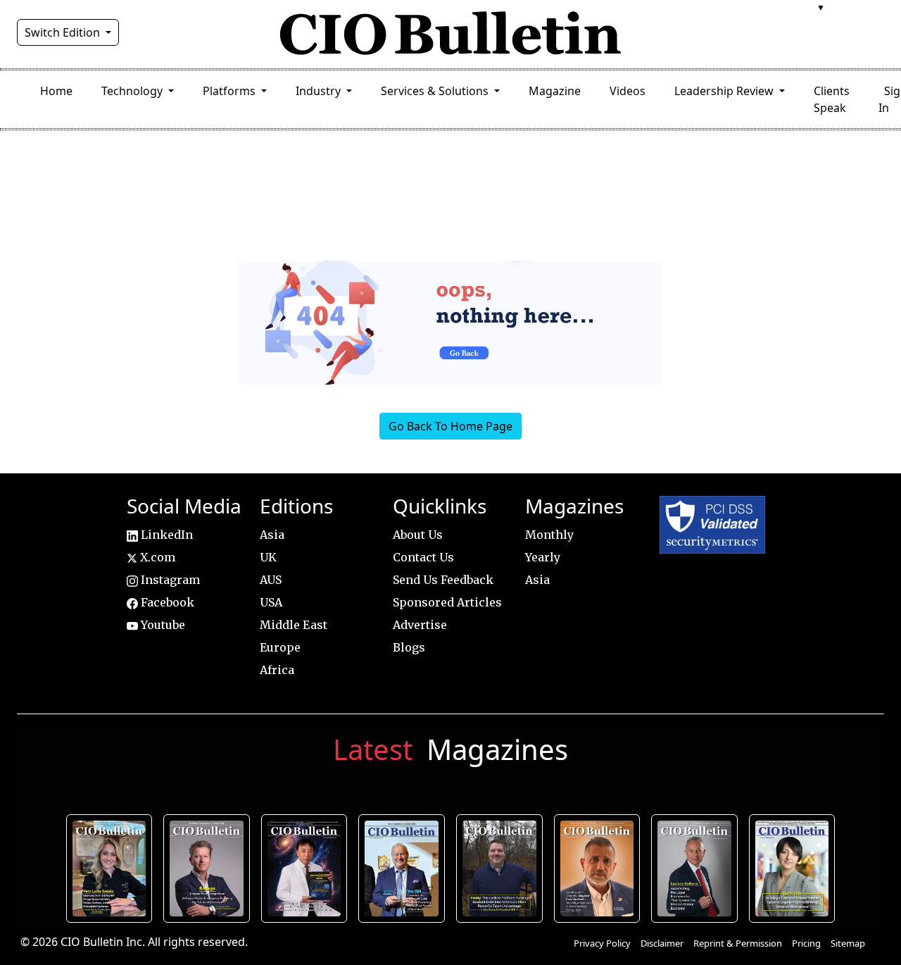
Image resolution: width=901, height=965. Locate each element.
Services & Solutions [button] (436, 91)
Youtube (161, 625)
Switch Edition (64, 32)
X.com (156, 557)
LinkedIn (165, 535)
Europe (280, 647)
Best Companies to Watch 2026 (401, 868)
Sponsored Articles (447, 602)
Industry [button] (320, 91)
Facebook (166, 602)
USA (271, 602)
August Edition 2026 (109, 868)
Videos (627, 91)
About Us (418, 535)
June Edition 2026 (499, 868)
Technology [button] (133, 91)
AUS (271, 580)
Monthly (549, 535)
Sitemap (848, 943)
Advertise (420, 625)
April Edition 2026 (792, 868)
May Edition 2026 (694, 868)
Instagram (169, 580)
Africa (277, 670)
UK (268, 557)
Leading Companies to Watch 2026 (207, 868)
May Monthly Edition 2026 (596, 868)
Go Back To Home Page (450, 426)
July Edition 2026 (304, 868)
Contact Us (423, 557)
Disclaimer (662, 943)
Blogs (409, 647)
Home (56, 91)
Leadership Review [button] (725, 91)
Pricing (806, 943)
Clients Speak (832, 99)
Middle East (293, 625)
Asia (272, 535)
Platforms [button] (230, 91)
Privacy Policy (602, 943)
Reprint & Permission (737, 943)
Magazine (555, 91)
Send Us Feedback (443, 580)
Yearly (542, 557)
